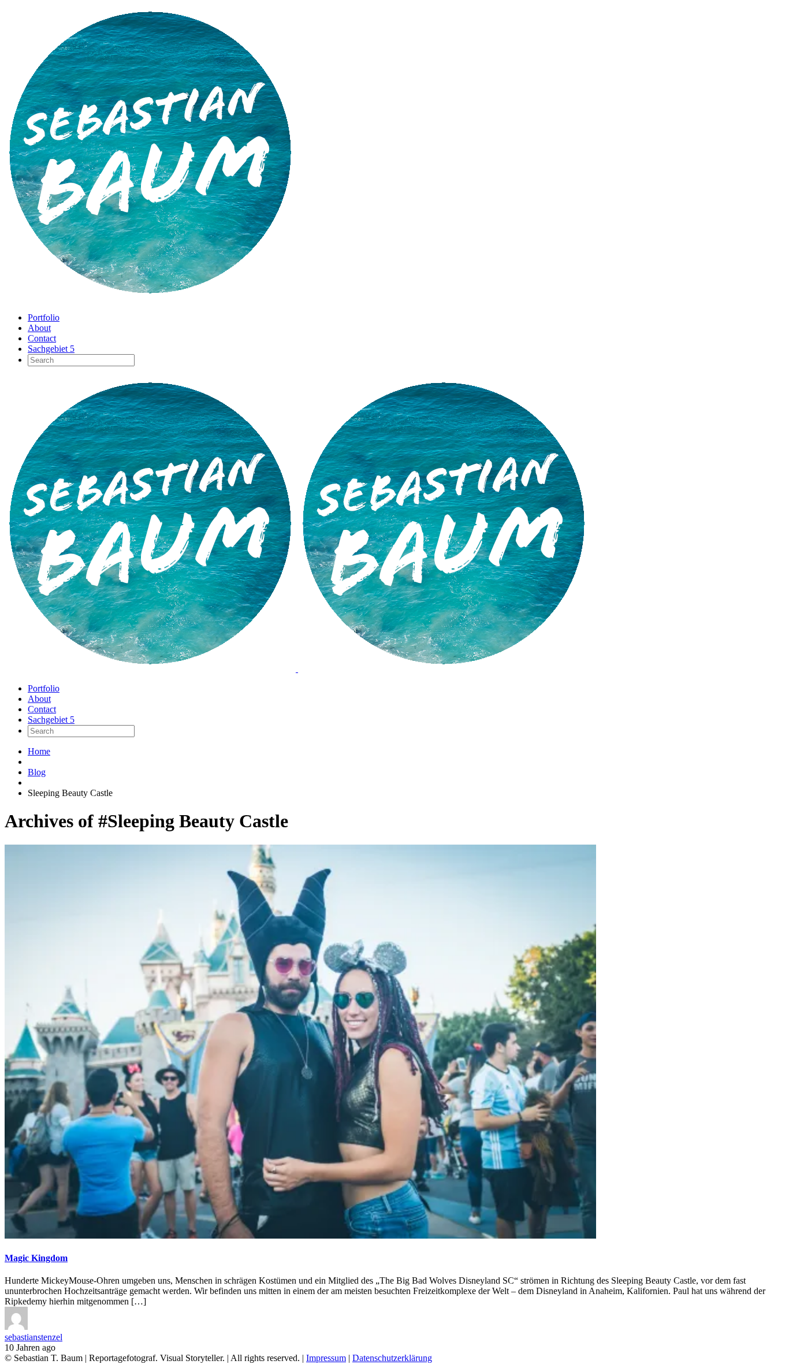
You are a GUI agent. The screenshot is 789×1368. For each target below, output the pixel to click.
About (39, 328)
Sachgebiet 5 (51, 349)
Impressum (326, 1358)
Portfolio (43, 317)
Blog (37, 772)
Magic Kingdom (36, 1258)
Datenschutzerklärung (392, 1358)
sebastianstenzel (33, 1337)
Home (39, 751)
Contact (42, 338)
